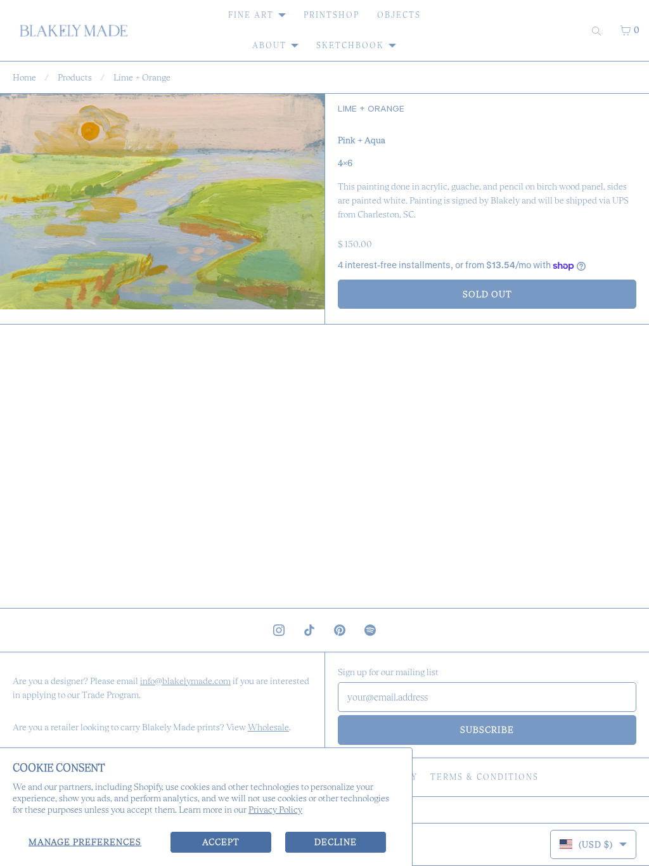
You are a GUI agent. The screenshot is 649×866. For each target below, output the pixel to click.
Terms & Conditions (484, 777)
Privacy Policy (275, 810)
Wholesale (268, 727)
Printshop (331, 15)
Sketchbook (350, 45)
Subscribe (487, 730)
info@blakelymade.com (185, 681)
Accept (221, 842)
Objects (399, 15)
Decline (335, 842)
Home (24, 77)
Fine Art (251, 15)
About (269, 45)
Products (75, 77)
